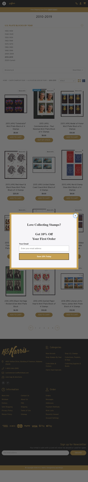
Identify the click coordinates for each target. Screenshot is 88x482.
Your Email (23, 244)
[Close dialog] (75, 216)
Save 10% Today (44, 256)
